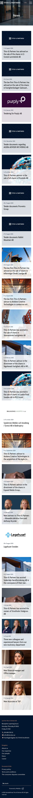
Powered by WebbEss (15, 788)
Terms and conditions (9, 772)
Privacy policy (6, 769)
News (4, 756)
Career (4, 759)
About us (5, 748)
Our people (6, 753)
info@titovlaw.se (9, 735)
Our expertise (6, 751)
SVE (25, 3)
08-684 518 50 (8, 732)
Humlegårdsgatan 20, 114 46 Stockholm (16, 738)
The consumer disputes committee (13, 774)
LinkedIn (6, 783)
